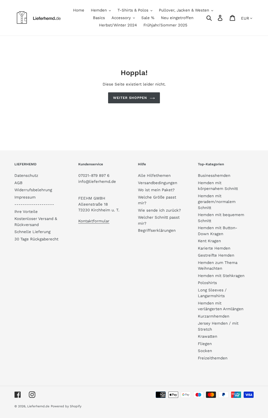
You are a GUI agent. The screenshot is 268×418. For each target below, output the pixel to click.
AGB (18, 182)
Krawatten (207, 336)
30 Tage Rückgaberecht (36, 239)
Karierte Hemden (214, 248)
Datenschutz (26, 175)
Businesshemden (214, 175)
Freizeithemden (212, 358)
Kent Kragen (209, 241)
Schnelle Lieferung (32, 231)
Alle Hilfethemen (154, 175)
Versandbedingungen (157, 182)
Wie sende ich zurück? (159, 210)
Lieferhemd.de (38, 406)
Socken (205, 350)
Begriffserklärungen (157, 230)
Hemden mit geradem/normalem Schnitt (217, 202)
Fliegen (205, 343)
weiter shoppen (130, 98)
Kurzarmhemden (213, 316)
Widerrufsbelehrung (33, 190)
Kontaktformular (93, 221)
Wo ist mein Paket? (156, 190)
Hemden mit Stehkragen (221, 275)
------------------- (34, 204)
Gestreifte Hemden (216, 255)
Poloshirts (207, 282)
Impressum (25, 197)
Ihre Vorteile (26, 211)
